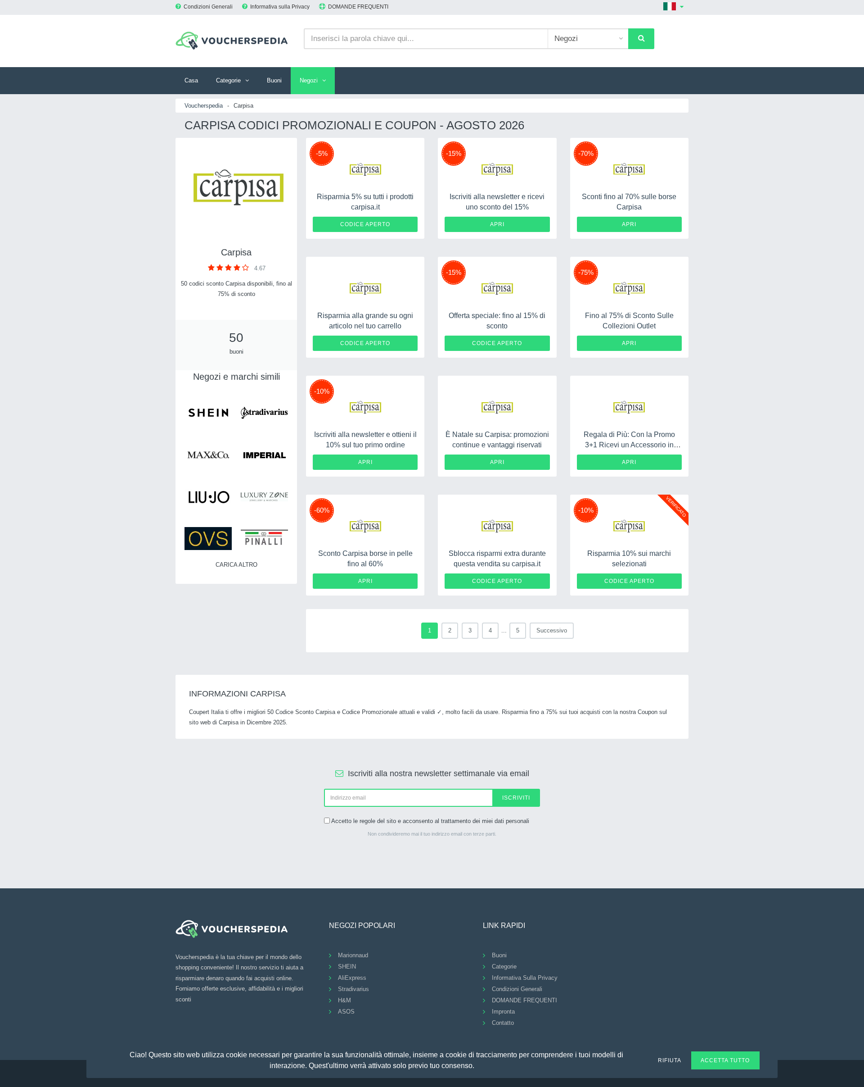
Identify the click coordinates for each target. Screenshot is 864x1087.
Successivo (551, 630)
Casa (191, 80)
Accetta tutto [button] (725, 1060)
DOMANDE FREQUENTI (358, 7)
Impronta (503, 1011)
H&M (344, 1000)
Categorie (228, 80)
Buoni (274, 80)
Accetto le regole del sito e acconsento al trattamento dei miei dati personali (430, 821)
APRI (497, 224)
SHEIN (347, 966)
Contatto (503, 1022)
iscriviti (516, 798)
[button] (479, 1064)
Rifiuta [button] (669, 1060)
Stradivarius (353, 989)
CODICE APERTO (365, 224)
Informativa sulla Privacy (280, 7)
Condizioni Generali (208, 7)
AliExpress (352, 977)
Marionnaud (353, 955)
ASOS (346, 1011)
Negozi (309, 80)
